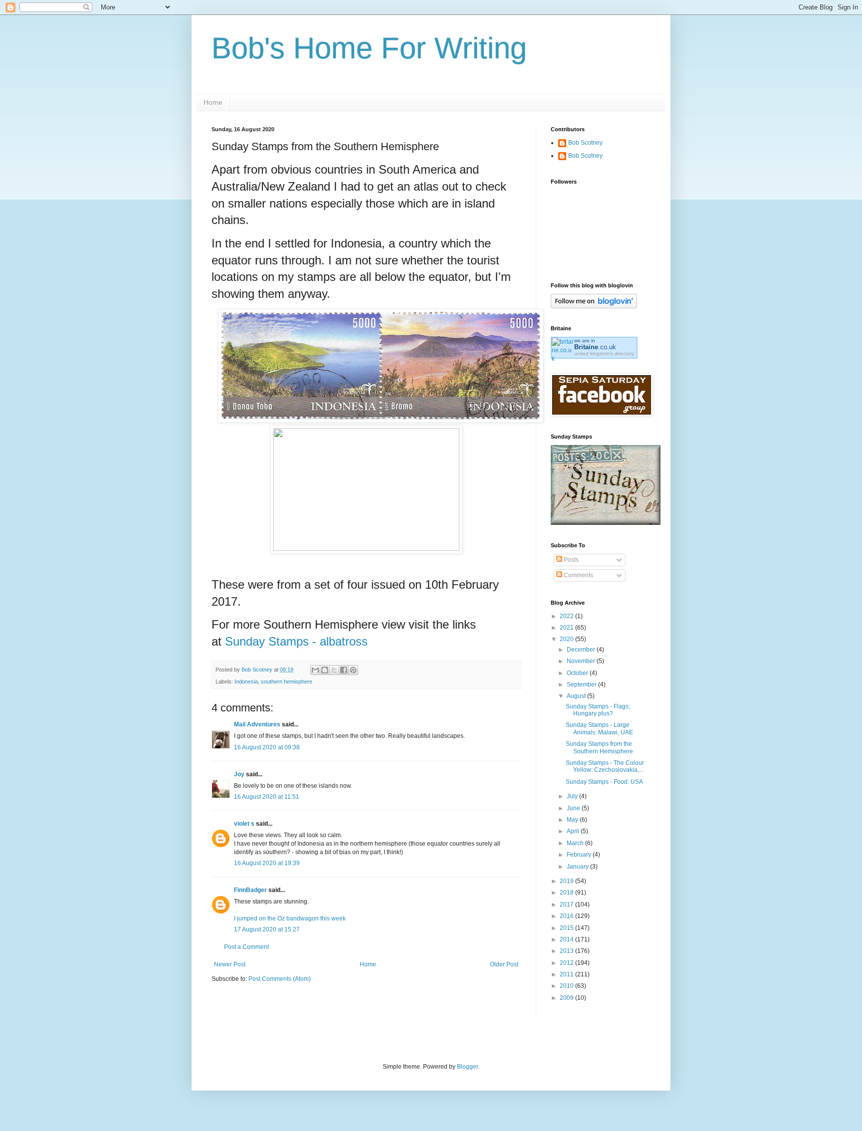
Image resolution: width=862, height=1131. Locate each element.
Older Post (504, 964)
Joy (239, 774)
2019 (567, 881)
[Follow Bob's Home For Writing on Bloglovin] (594, 306)
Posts (570, 559)
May (573, 819)
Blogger (467, 1066)
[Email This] (315, 670)
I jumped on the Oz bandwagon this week (290, 918)
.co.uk (595, 347)
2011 (567, 974)
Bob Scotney (585, 142)
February (580, 854)
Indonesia (246, 681)
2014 (567, 939)
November (582, 661)
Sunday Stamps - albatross (296, 641)
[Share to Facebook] (344, 670)
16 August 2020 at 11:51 (266, 796)
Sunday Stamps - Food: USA (604, 781)
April (574, 831)
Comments (577, 575)
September (582, 684)
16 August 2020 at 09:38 (267, 747)
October (578, 673)
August (577, 695)
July (573, 796)
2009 (567, 997)
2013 (567, 950)
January (578, 866)
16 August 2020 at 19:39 (267, 863)
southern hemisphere (286, 681)
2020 (567, 639)
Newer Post (229, 964)
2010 (567, 985)
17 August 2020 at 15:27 (267, 929)
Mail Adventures (257, 724)
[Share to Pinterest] (353, 670)
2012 (567, 962)
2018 (567, 892)
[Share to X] (334, 670)
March (576, 843)
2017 (567, 904)
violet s (244, 823)
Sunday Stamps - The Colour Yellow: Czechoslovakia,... (605, 766)
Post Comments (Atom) (279, 978)
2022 (567, 616)
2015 (567, 927)
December (582, 649)
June (574, 808)
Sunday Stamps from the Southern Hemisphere (599, 747)
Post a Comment (246, 946)
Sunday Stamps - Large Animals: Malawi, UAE (599, 728)
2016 (567, 915)
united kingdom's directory (604, 353)
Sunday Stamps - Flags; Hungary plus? (598, 710)
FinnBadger (250, 890)
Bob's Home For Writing (369, 48)
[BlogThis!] (325, 670)
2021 (567, 627)
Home (213, 102)
